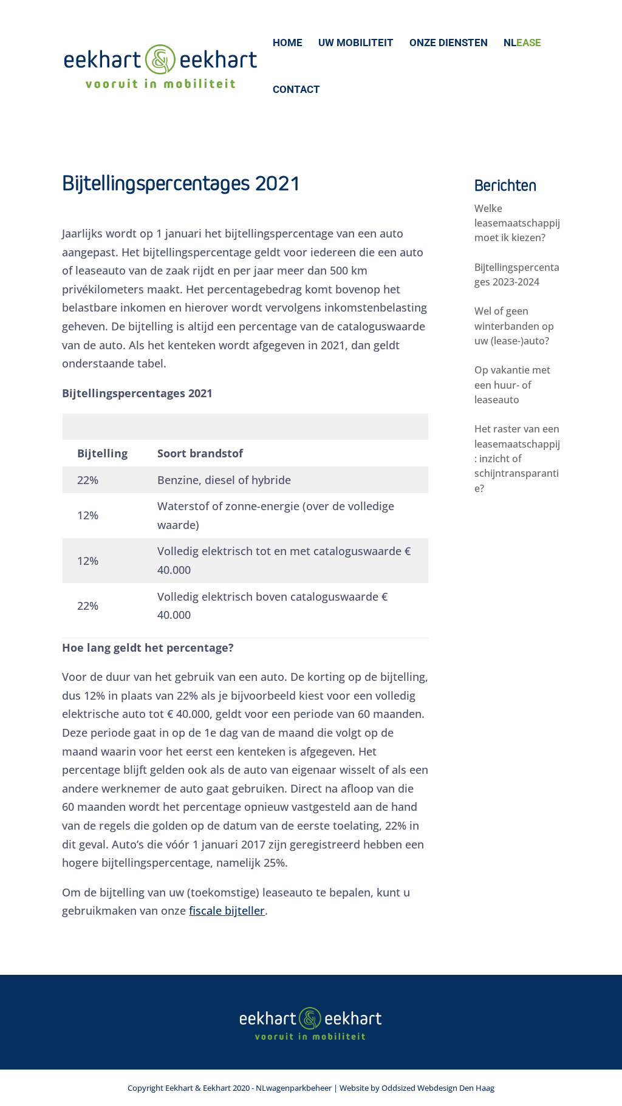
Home (287, 43)
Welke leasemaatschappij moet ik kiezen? (517, 223)
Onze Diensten (448, 43)
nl (522, 43)
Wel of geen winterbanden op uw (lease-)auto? (514, 325)
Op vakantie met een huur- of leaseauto (512, 384)
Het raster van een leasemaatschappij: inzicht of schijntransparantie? (517, 458)
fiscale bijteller (227, 910)
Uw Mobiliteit (356, 43)
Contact (296, 90)
